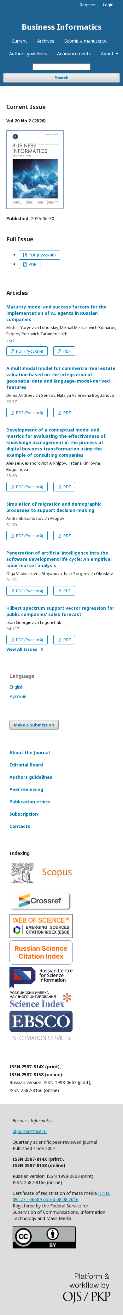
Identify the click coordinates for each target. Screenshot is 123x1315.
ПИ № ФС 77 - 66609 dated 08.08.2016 (61, 1196)
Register (88, 5)
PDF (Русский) (42, 255)
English (16, 687)
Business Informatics (62, 26)
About (108, 53)
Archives (45, 41)
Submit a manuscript (85, 41)
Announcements (74, 53)
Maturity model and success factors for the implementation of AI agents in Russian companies (56, 313)
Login (108, 5)
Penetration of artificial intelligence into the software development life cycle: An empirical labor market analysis (59, 559)
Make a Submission (34, 725)
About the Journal (29, 752)
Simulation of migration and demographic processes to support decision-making (54, 507)
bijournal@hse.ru (30, 1131)
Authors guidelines (28, 53)
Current (19, 41)
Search (61, 77)
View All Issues (21, 649)
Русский (17, 696)
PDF (32, 264)
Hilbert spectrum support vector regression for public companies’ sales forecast (60, 611)
